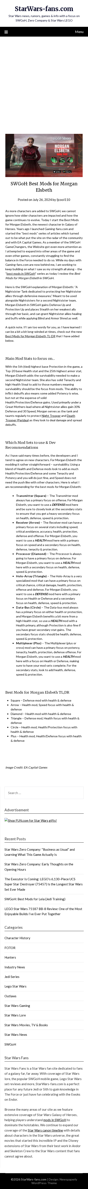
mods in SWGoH (54, 1120)
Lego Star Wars (15, 986)
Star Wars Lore (15, 1015)
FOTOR (9, 948)
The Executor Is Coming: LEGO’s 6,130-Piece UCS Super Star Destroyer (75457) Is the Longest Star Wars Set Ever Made (43, 884)
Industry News (14, 967)
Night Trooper (51, 415)
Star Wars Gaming (17, 1006)
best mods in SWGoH (21, 273)
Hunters (10, 957)
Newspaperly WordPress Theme (54, 1181)
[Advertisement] (44, 82)
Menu (79, 32)
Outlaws (10, 996)
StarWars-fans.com (44, 9)
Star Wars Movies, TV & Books (26, 1025)
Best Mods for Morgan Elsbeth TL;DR (30, 336)
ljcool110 (63, 200)
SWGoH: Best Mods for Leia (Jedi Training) (34, 899)
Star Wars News (15, 1034)
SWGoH (10, 1044)
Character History (17, 938)
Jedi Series (11, 977)
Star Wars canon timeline (45, 1130)
